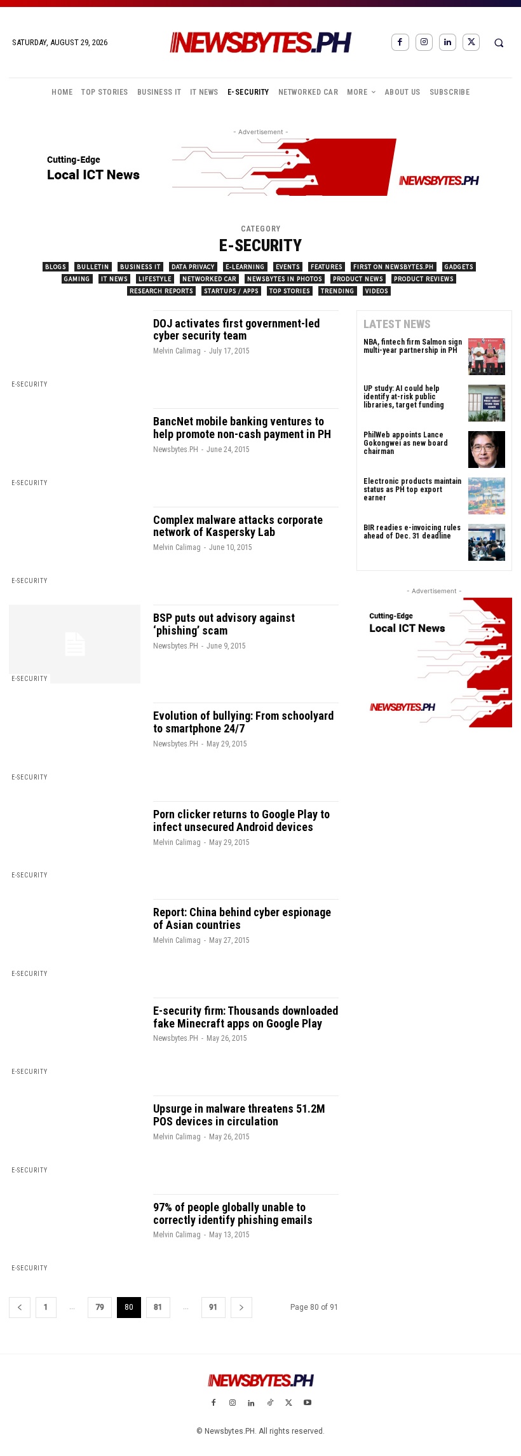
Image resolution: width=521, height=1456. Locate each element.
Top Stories (289, 291)
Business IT (140, 267)
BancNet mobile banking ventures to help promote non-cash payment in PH (242, 428)
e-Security (29, 384)
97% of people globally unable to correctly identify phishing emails (233, 1213)
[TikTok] (270, 1404)
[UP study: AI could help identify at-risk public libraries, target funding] (486, 403)
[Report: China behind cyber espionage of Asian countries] (74, 938)
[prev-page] (19, 1307)
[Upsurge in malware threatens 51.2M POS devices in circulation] (74, 1134)
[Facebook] (400, 42)
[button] (499, 42)
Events (288, 267)
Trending (338, 291)
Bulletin (93, 267)
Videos (376, 291)
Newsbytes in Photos (284, 279)
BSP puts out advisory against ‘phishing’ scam (224, 624)
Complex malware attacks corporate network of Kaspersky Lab (238, 526)
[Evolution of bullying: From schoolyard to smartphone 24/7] (74, 742)
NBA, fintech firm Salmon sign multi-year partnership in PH (412, 346)
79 (99, 1307)
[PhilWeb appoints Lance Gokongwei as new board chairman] (486, 449)
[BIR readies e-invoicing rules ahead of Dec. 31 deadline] (486, 542)
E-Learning (245, 267)
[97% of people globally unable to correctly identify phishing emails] (74, 1233)
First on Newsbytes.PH (393, 267)
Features (326, 267)
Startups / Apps (231, 291)
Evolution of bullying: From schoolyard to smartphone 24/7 (243, 722)
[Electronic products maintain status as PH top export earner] (486, 495)
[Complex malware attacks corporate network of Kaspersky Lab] (74, 546)
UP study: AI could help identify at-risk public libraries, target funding (403, 396)
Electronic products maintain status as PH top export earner (412, 489)
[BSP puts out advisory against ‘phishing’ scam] (74, 644)
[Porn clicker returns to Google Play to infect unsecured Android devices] (74, 840)
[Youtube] (308, 1404)
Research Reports (161, 291)
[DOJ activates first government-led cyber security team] (74, 349)
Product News (358, 279)
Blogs (55, 267)
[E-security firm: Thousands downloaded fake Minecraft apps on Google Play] (74, 1037)
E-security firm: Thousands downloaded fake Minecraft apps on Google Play (245, 1017)
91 (213, 1307)
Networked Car (209, 279)
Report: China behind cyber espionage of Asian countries (242, 918)
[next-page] (241, 1307)
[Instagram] (424, 42)
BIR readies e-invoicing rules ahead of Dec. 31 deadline (412, 531)
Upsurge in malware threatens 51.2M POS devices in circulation (239, 1115)
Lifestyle (155, 279)
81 (158, 1307)
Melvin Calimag (177, 351)
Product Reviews (424, 279)
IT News (114, 279)
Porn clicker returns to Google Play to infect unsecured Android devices (241, 820)
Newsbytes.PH (175, 449)
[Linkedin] (447, 42)
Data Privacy (193, 267)
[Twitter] (471, 42)
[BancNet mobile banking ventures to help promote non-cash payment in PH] (74, 447)
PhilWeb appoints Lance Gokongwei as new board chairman (405, 443)
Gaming (77, 279)
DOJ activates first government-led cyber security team (236, 330)
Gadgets (459, 267)
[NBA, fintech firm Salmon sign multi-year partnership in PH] (486, 356)
